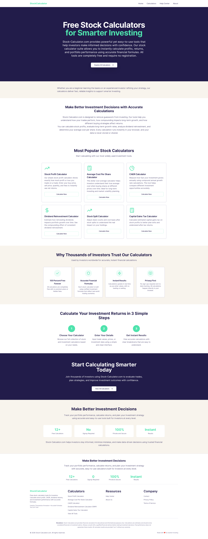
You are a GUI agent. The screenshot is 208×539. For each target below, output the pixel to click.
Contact (146, 496)
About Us (109, 500)
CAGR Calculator (74, 503)
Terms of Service (150, 503)
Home (140, 3)
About (175, 3)
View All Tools (72, 513)
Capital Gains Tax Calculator (78, 510)
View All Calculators (102, 389)
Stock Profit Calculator (76, 496)
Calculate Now (61, 194)
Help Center (165, 3)
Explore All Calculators (102, 65)
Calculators (151, 3)
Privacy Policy (149, 500)
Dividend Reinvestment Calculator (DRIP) (82, 507)
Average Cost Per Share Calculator (80, 500)
